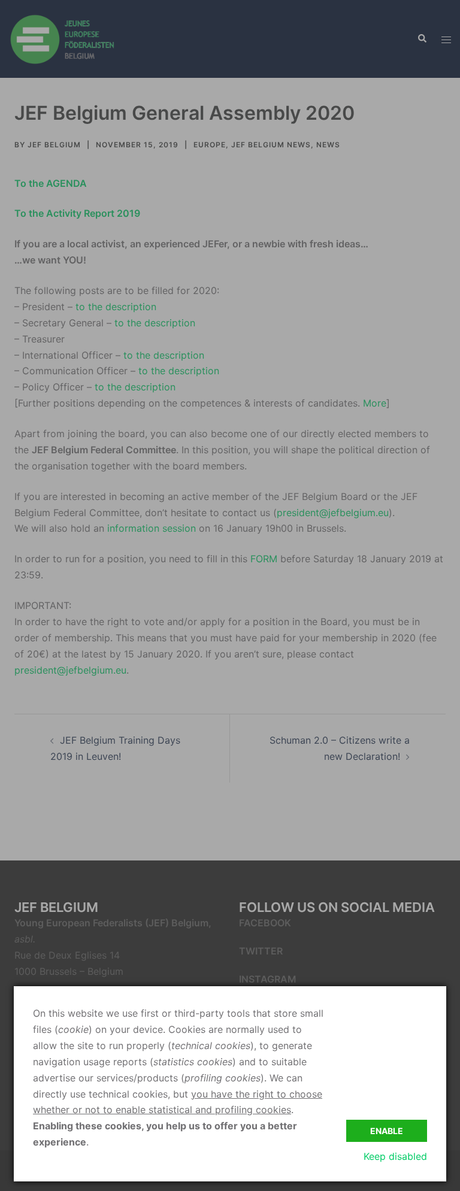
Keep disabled (395, 1156)
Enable (386, 1131)
